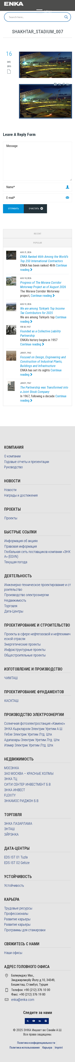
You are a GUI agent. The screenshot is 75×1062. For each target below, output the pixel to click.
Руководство (13, 467)
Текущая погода (15, 562)
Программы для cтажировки (24, 930)
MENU (48, 12)
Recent (37, 233)
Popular (37, 243)
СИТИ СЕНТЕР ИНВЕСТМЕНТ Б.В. (27, 784)
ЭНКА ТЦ (10, 779)
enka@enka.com (22, 1000)
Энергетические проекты (22, 644)
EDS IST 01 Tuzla (16, 857)
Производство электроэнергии (26, 595)
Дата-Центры (13, 611)
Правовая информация (20, 546)
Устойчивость (14, 885)
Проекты (10, 518)
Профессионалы (16, 913)
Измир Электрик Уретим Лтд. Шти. (29, 745)
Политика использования (25, 1047)
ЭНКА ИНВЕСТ (14, 790)
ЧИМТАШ (11, 678)
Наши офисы (13, 953)
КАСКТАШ (11, 701)
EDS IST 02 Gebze (17, 863)
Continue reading (42, 296)
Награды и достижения (21, 495)
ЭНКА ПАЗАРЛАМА (18, 823)
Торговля (10, 606)
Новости (10, 490)
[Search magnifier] (66, 17)
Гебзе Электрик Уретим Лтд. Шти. (28, 734)
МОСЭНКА (11, 768)
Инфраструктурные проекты (24, 650)
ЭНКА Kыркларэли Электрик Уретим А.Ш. (33, 729)
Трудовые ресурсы (18, 908)
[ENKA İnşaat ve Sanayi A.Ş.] (14, 3)
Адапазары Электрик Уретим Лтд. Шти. (32, 740)
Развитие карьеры (17, 919)
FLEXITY (10, 795)
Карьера (47, 1047)
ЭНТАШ (9, 829)
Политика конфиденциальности (36, 1042)
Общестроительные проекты (25, 655)
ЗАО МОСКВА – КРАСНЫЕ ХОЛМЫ (29, 773)
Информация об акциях (21, 541)
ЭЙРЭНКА (11, 834)
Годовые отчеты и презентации (26, 462)
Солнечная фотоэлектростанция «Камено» (34, 723)
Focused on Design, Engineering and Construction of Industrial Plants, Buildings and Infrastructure (43, 361)
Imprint (59, 1047)
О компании (12, 456)
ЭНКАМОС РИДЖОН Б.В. (21, 801)
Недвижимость (15, 600)
